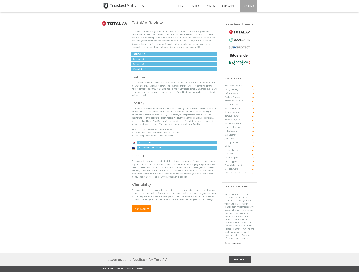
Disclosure (248, 6)
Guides (196, 6)
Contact (129, 268)
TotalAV (135, 31)
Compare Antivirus (233, 243)
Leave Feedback (240, 259)
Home (181, 6)
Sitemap (139, 268)
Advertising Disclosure (113, 268)
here (248, 238)
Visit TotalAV (141, 208)
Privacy (210, 6)
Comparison (229, 6)
